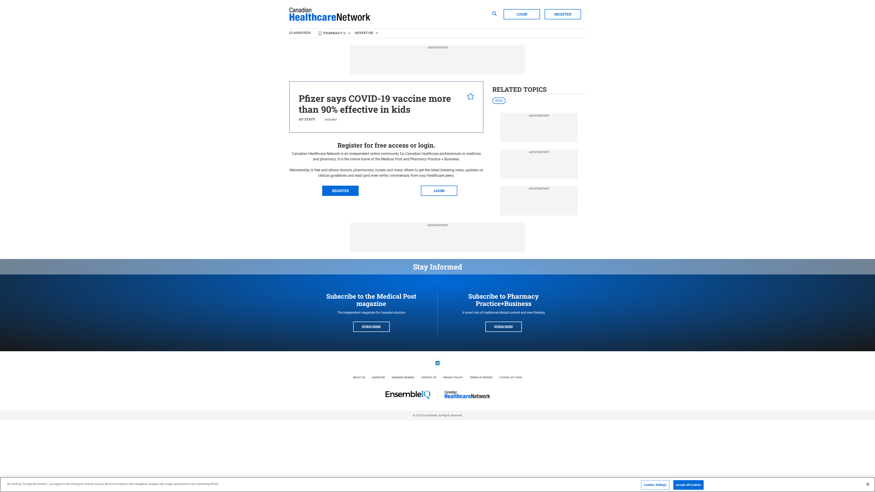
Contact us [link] (428, 377)
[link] (437, 363)
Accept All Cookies (688, 485)
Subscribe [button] (371, 326)
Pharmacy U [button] (334, 33)
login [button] (439, 190)
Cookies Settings (510, 377)
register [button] (340, 190)
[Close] (868, 484)
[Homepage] (330, 14)
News (499, 100)
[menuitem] (303, 33)
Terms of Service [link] (481, 377)
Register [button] (562, 14)
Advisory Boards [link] (403, 377)
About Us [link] (359, 377)
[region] (437, 484)
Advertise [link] (378, 377)
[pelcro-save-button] (469, 97)
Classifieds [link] (300, 33)
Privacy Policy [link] (453, 377)
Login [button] (522, 14)
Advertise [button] (364, 33)
